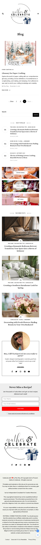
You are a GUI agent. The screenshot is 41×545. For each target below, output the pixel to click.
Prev (12, 101)
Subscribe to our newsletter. (19, 540)
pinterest (25, 371)
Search (4, 112)
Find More (20, 367)
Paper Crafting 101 (8, 70)
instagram (20, 371)
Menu (38, 14)
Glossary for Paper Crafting (13, 73)
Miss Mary (6, 86)
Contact (7, 540)
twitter (16, 371)
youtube (29, 371)
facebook (12, 371)
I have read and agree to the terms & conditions (21, 414)
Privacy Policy (32, 540)
